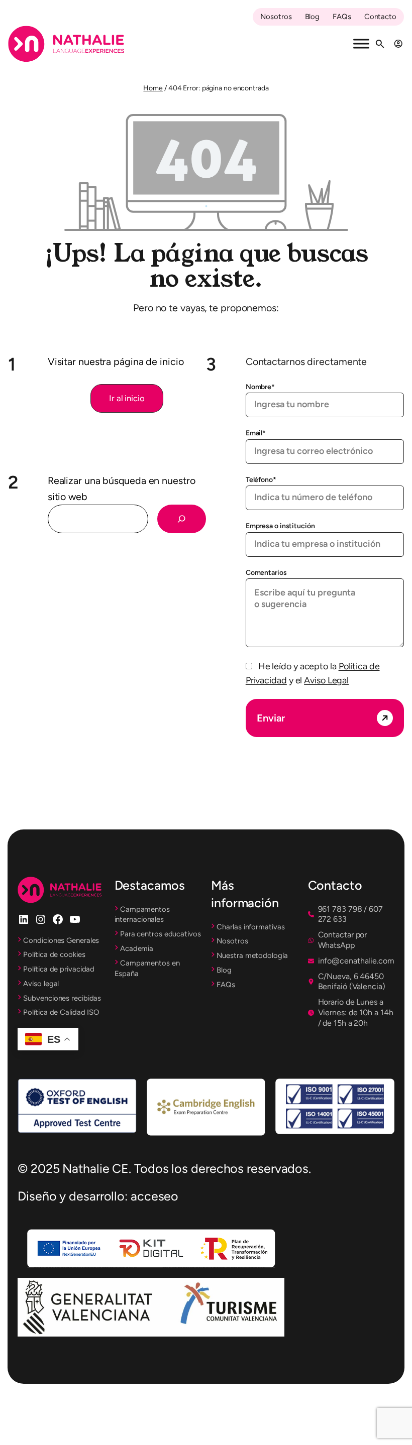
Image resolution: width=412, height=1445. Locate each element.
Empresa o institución (280, 526)
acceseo (154, 1195)
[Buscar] (181, 519)
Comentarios (266, 572)
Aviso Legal (326, 680)
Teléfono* (261, 479)
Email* (256, 433)
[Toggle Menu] (361, 44)
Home (153, 88)
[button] (126, 398)
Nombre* (260, 387)
